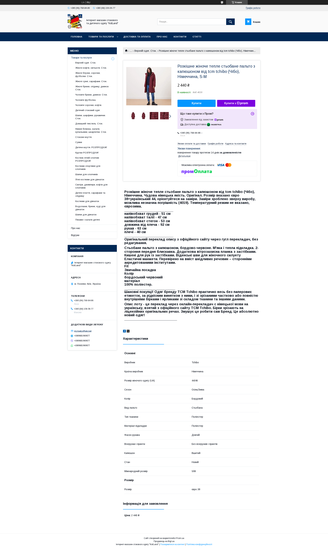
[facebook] (124, 331)
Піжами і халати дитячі (87, 219)
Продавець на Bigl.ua (164, 541)
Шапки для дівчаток (86, 214)
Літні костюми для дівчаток (89, 179)
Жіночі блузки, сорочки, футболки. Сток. (87, 74)
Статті (197, 36)
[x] (128, 331)
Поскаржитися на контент (172, 544)
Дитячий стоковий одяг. (87, 110)
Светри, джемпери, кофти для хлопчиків (91, 186)
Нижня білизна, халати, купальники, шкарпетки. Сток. (91, 130)
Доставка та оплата (137, 36)
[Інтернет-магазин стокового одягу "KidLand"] (75, 28)
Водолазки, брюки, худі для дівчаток (90, 208)
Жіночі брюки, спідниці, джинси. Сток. (92, 88)
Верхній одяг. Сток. (145, 50)
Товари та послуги (101, 36)
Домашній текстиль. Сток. (89, 123)
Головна (76, 36)
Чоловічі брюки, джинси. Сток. (91, 94)
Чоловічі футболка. (85, 100)
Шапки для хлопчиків (86, 174)
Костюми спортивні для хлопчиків (87, 167)
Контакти (180, 36)
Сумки (78, 142)
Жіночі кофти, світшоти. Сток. (91, 68)
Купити (196, 103)
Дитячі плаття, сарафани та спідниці (90, 194)
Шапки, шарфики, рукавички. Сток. (90, 117)
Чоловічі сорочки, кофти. (88, 105)
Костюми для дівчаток (87, 201)
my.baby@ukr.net (82, 331)
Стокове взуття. (83, 137)
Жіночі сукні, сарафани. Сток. (91, 81)
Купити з (230, 103)
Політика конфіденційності (199, 544)
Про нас (162, 36)
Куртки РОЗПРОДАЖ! (87, 152)
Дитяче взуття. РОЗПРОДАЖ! (91, 147)
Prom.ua (180, 538)
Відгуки (75, 235)
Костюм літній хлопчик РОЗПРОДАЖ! (87, 159)
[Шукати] (230, 21)
